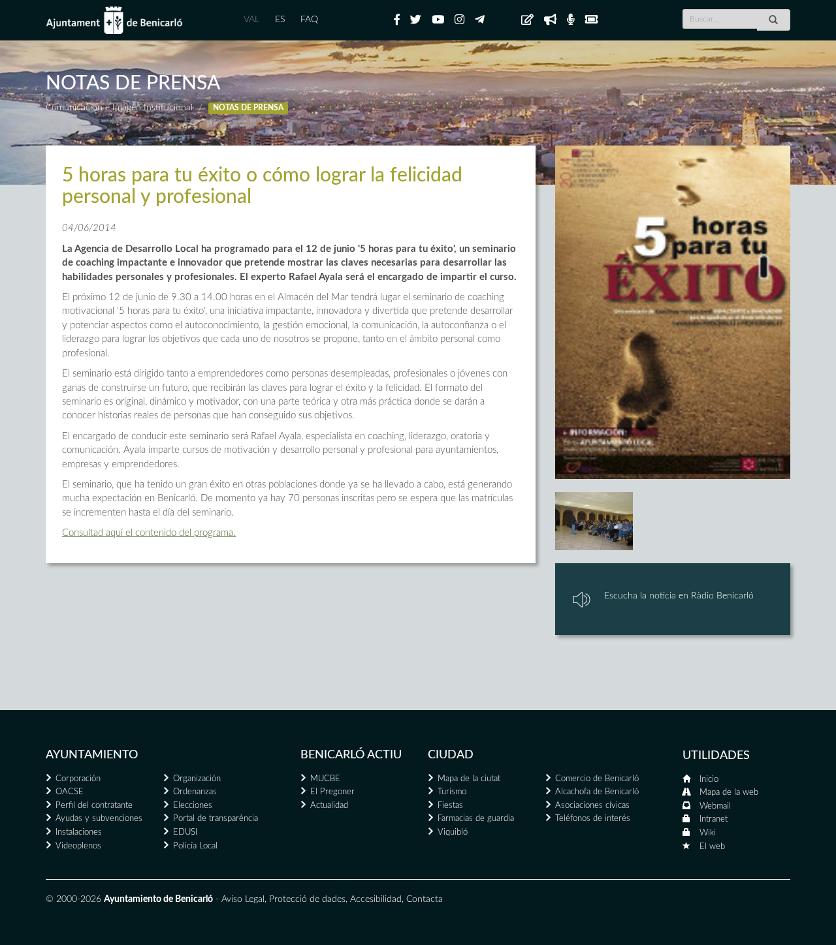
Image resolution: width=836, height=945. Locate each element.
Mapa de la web (728, 792)
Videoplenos (78, 846)
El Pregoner (332, 792)
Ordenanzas (195, 792)
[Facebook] (397, 20)
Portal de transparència (215, 818)
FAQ (309, 19)
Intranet (713, 819)
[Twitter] (416, 20)
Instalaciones (79, 832)
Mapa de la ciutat (469, 779)
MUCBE (325, 779)
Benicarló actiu (351, 755)
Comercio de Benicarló (597, 779)
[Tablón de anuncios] (527, 20)
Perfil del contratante (94, 805)
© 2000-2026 (73, 899)
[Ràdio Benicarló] (571, 20)
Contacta (424, 899)
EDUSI (185, 832)
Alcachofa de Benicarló (597, 792)
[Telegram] (480, 20)
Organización (197, 779)
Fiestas (450, 805)
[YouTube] (437, 20)
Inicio (708, 779)
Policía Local (195, 846)
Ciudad (451, 755)
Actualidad (329, 805)
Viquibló (453, 832)
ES (280, 19)
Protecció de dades (307, 899)
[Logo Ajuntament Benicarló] (114, 20)
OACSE (70, 792)
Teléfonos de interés (592, 818)
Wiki (707, 833)
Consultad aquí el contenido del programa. (149, 533)
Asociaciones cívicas (592, 805)
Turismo (452, 792)
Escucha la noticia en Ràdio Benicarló (679, 595)
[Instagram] (459, 20)
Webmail (715, 806)
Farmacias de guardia (476, 818)
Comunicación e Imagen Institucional (119, 107)
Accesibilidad (376, 899)
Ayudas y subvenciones (99, 818)
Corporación (78, 779)
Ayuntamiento (92, 755)
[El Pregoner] (550, 20)
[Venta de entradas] (591, 20)
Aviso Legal (243, 899)
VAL (251, 19)
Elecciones (192, 805)
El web (712, 847)
